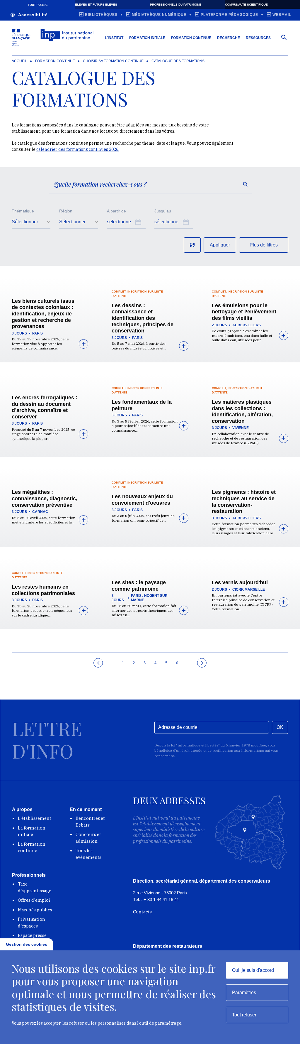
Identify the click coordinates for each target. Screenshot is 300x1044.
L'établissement (34, 818)
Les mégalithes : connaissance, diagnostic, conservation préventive (44, 498)
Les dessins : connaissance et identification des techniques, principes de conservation (142, 318)
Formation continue (191, 38)
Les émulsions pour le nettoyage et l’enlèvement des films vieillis (244, 312)
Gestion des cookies (26, 944)
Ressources (258, 38)
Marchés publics (35, 910)
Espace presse (32, 935)
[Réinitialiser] (192, 245)
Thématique (23, 211)
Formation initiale (147, 38)
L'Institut (114, 38)
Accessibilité (33, 14)
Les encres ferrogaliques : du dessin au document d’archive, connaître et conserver (44, 407)
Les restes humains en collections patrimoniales (43, 590)
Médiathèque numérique (159, 15)
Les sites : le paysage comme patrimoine (139, 586)
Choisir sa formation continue (113, 61)
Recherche (228, 38)
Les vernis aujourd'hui (240, 582)
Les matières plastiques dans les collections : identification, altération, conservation (242, 411)
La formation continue (31, 847)
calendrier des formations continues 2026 (77, 149)
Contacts (142, 912)
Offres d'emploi (34, 900)
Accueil (19, 61)
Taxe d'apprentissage (34, 887)
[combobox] (31, 222)
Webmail (281, 15)
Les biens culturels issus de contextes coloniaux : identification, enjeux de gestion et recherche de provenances (43, 313)
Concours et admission (88, 838)
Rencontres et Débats (90, 821)
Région (65, 211)
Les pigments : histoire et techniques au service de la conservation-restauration (244, 501)
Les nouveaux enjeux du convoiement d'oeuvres (142, 500)
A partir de (116, 211)
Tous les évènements (88, 854)
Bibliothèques (101, 15)
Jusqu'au (162, 211)
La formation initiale (31, 831)
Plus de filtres (264, 244)
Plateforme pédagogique (229, 15)
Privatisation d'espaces (31, 922)
